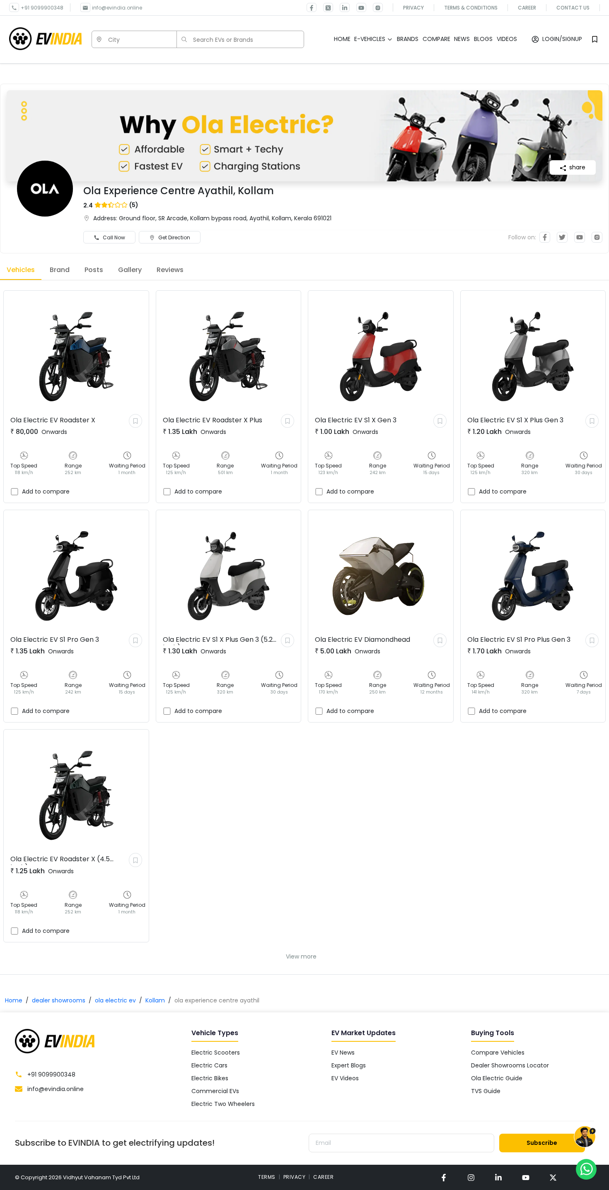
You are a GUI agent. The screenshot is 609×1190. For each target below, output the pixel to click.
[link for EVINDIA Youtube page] (358, 7)
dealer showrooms (58, 1000)
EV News (343, 1052)
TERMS (267, 1176)
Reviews (170, 270)
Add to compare (46, 491)
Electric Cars (209, 1065)
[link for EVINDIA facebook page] (312, 7)
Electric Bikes (209, 1078)
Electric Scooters (215, 1052)
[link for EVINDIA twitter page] (325, 7)
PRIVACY (294, 1176)
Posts (94, 270)
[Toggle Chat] (584, 1137)
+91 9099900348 (42, 7)
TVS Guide (485, 1091)
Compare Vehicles (497, 1052)
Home (13, 1000)
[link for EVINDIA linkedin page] (341, 7)
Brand (60, 270)
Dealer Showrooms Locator (510, 1065)
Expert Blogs (348, 1065)
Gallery (130, 270)
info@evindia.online (117, 7)
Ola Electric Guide (496, 1078)
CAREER (323, 1176)
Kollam (155, 1000)
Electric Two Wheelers (223, 1104)
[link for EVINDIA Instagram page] (374, 7)
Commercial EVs (215, 1091)
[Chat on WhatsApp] (586, 1169)
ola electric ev (115, 1000)
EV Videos (345, 1078)
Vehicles (21, 270)
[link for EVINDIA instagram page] (471, 1177)
